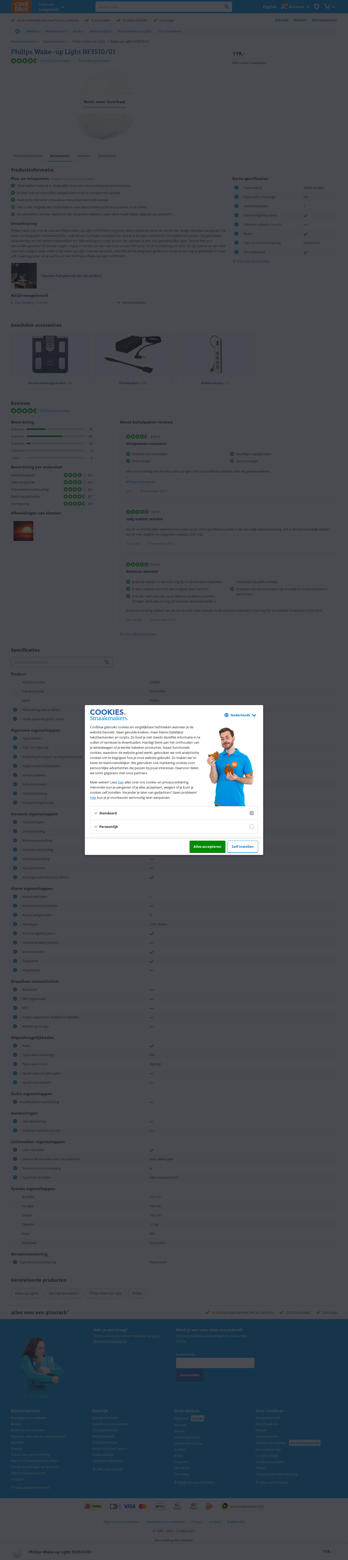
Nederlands (240, 715)
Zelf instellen (243, 846)
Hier (93, 797)
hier (121, 782)
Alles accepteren (207, 846)
